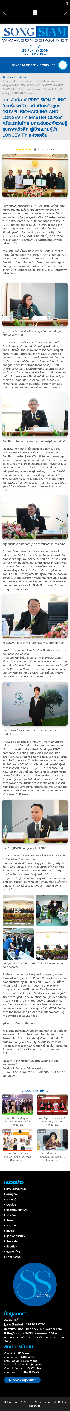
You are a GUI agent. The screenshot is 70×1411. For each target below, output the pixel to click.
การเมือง (10, 1215)
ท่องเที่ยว (11, 1247)
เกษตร (9, 1231)
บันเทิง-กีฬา (12, 1252)
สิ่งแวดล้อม (12, 1241)
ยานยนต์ (10, 1199)
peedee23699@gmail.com (44, 1329)
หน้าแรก (9, 77)
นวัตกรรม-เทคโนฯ (16, 1210)
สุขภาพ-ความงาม (15, 1236)
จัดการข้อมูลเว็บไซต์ (24, 1380)
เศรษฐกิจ (11, 1194)
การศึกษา (21, 77)
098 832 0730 (35, 1324)
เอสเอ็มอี (10, 1205)
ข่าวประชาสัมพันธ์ (15, 1189)
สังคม (9, 1220)
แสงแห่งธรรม (13, 1257)
